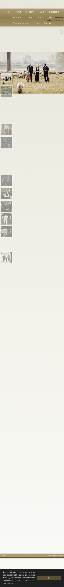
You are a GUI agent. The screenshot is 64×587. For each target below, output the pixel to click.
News (18, 11)
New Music (16, 17)
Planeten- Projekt (21, 23)
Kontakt (47, 23)
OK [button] (49, 578)
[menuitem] (7, 78)
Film (51, 17)
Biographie (54, 11)
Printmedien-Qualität (56, 555)
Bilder (36, 23)
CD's (42, 11)
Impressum (58, 18)
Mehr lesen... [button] (9, 583)
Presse (41, 17)
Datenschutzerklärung (54, 20)
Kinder (29, 17)
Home (8, 11)
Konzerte (30, 11)
